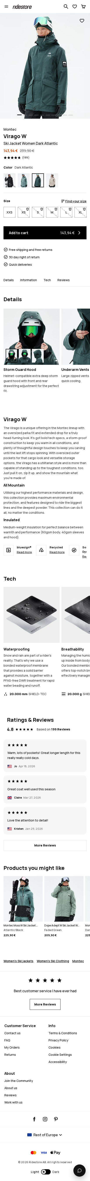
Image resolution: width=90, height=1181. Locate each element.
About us (10, 1088)
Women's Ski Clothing (53, 961)
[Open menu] (6, 6)
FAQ (7, 1040)
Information (28, 280)
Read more (24, 552)
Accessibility (57, 1062)
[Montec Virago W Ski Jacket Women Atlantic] (24, 180)
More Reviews (45, 845)
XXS (9, 212)
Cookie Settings (60, 1055)
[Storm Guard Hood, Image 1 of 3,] (11, 356)
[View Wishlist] (74, 6)
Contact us (12, 1033)
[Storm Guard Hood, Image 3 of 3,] (38, 356)
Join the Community (18, 1081)
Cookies (54, 1047)
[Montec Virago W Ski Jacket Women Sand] (52, 180)
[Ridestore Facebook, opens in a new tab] (34, 1119)
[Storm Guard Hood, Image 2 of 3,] (25, 356)
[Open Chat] (79, 1170)
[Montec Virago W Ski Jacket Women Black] (9, 180)
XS (26, 212)
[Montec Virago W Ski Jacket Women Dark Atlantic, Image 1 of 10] (45, 66)
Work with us (13, 1102)
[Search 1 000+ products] (66, 6)
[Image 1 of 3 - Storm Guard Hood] (31, 337)
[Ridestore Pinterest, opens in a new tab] (56, 1119)
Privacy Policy (58, 1040)
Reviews (63, 280)
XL (83, 212)
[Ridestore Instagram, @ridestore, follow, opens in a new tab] (45, 1119)
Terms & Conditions (62, 1033)
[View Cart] (83, 6)
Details (8, 280)
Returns (10, 1055)
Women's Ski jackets (18, 961)
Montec (78, 961)
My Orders (12, 1047)
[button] (45, 1171)
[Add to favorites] (82, 20)
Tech (47, 280)
